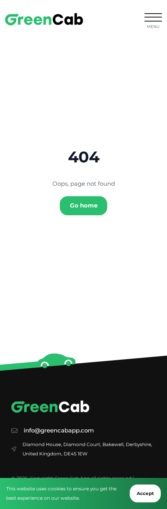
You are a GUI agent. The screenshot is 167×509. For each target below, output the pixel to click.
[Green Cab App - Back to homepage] (44, 19)
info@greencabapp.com (59, 430)
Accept (145, 493)
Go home (83, 205)
